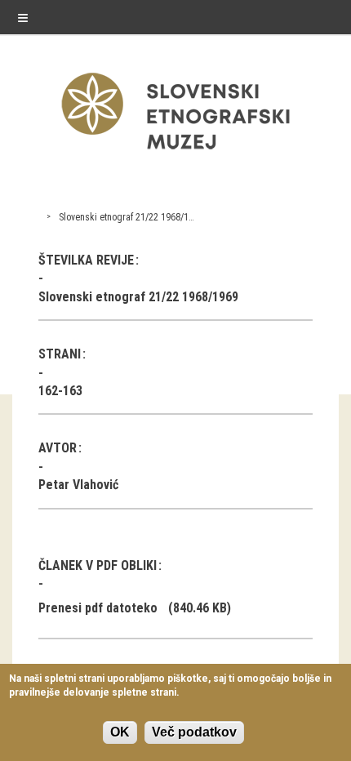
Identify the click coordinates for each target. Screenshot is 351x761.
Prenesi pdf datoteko (98, 608)
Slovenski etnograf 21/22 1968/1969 (131, 217)
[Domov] (175, 153)
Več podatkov (194, 732)
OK (120, 732)
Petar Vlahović (78, 484)
